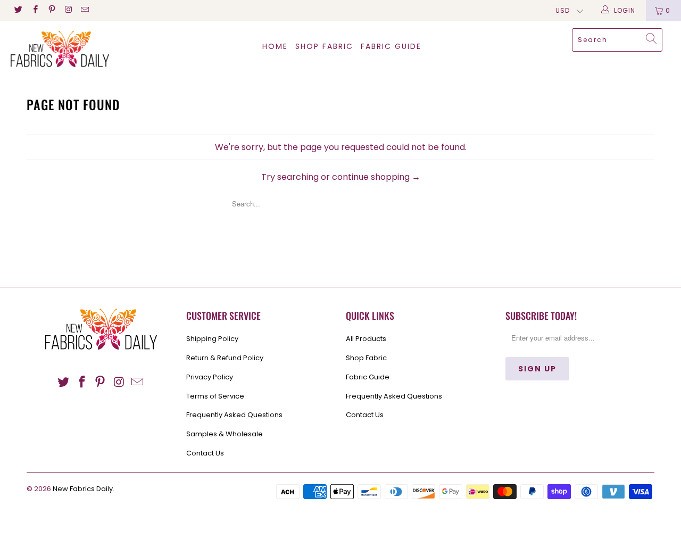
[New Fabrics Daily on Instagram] (67, 10)
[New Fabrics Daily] (60, 49)
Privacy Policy (209, 377)
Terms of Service (215, 396)
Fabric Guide (367, 377)
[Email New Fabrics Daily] (84, 10)
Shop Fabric (324, 46)
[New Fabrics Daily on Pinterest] (51, 10)
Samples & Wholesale (224, 434)
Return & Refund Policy (224, 358)
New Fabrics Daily (83, 489)
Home (275, 46)
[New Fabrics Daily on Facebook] (34, 10)
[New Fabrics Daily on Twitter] (17, 10)
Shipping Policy (212, 339)
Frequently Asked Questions (234, 415)
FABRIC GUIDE (391, 46)
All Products (366, 339)
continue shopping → (376, 177)
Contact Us (205, 453)
